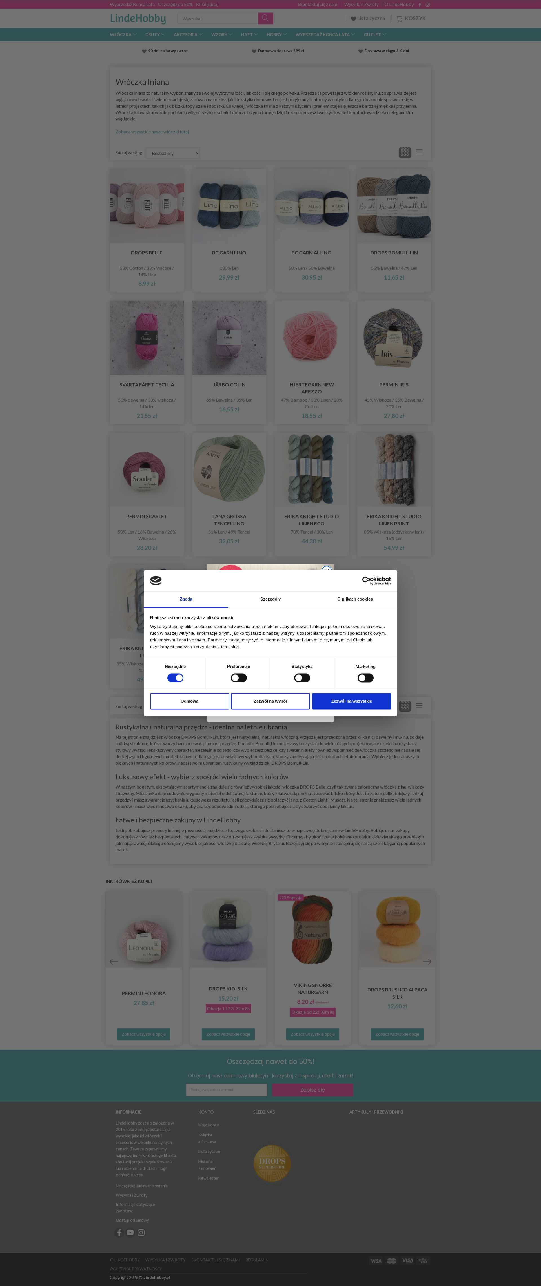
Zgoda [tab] (186, 599)
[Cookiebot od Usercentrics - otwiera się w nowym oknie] (366, 580)
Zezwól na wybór (270, 701)
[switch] (239, 677)
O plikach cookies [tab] (355, 599)
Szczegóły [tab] (270, 599)
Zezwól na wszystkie (351, 701)
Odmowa (189, 701)
